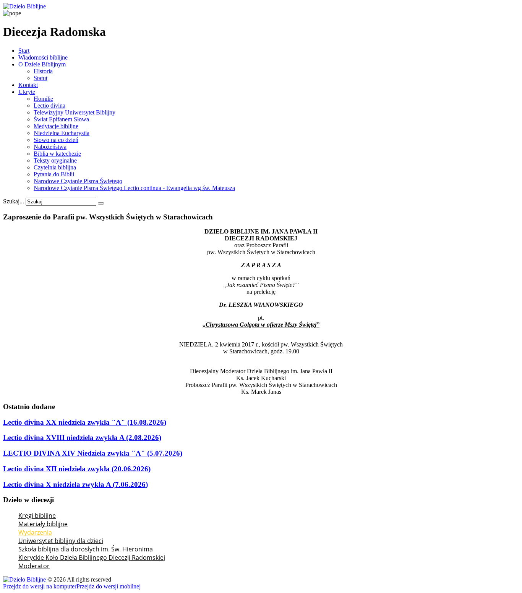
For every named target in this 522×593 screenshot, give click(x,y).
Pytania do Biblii (54, 174)
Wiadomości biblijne (43, 57)
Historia (43, 71)
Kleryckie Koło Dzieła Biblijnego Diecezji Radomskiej (91, 557)
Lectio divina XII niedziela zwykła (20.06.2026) (77, 469)
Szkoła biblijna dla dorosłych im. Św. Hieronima (85, 549)
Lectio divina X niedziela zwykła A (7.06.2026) (75, 484)
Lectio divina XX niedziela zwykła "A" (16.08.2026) (84, 422)
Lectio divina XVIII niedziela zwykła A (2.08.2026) (82, 437)
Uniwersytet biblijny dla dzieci (60, 541)
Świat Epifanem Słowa (61, 119)
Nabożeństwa (50, 146)
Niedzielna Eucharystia (61, 133)
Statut (40, 78)
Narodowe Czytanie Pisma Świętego (78, 181)
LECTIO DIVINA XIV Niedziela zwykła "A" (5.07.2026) (92, 453)
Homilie (43, 98)
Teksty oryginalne (55, 160)
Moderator (34, 566)
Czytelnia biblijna (55, 167)
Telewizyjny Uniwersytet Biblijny (74, 112)
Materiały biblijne (43, 524)
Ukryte (26, 92)
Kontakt (28, 85)
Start (23, 50)
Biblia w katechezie (57, 153)
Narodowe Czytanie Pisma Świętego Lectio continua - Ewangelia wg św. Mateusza (134, 188)
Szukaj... (13, 201)
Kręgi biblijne (37, 515)
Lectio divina (49, 105)
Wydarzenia (35, 532)
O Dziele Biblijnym (42, 64)
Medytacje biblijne (56, 126)
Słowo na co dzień (56, 140)
